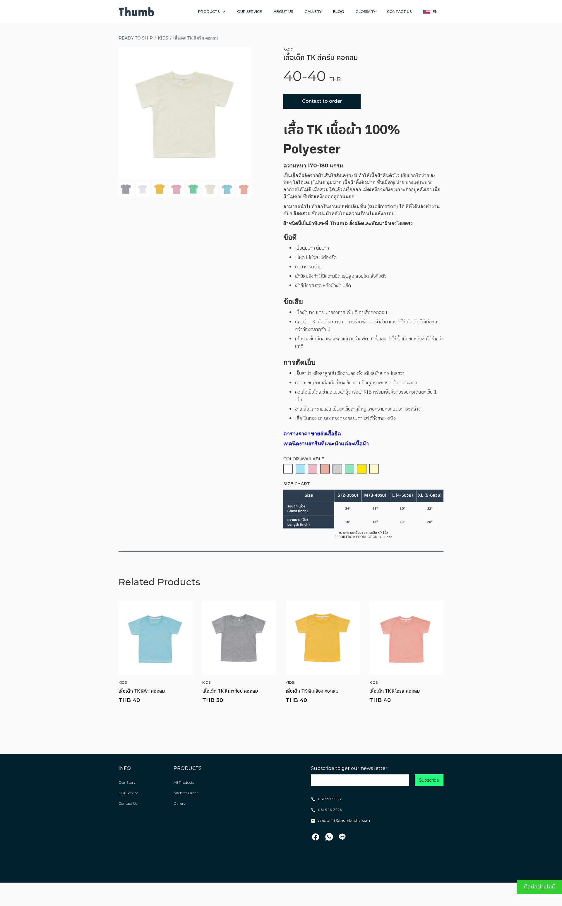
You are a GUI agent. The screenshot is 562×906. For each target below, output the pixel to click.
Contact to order (322, 101)
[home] (136, 11)
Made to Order (186, 793)
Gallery (313, 11)
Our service (249, 11)
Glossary (365, 11)
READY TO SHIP (136, 38)
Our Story (127, 782)
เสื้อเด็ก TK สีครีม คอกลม (195, 38)
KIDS (163, 38)
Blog (338, 11)
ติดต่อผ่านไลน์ (539, 887)
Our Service (128, 793)
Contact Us (128, 803)
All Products (184, 782)
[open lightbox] (185, 113)
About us (283, 11)
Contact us (399, 11)
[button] (211, 11)
